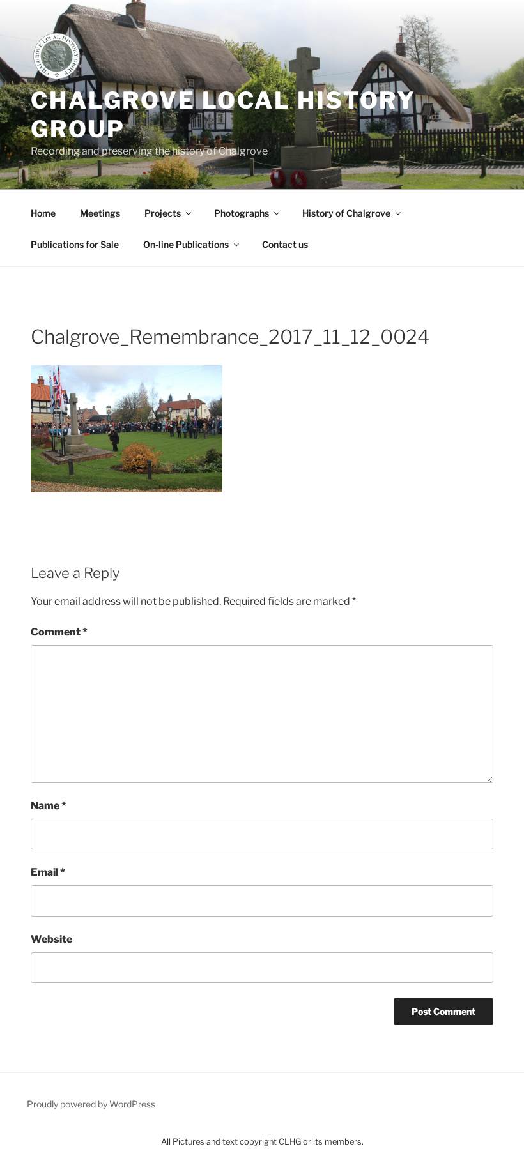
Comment (59, 632)
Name (48, 806)
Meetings (100, 213)
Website (51, 939)
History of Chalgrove (346, 213)
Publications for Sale (75, 244)
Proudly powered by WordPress (91, 1104)
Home (43, 213)
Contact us (285, 244)
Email (48, 872)
